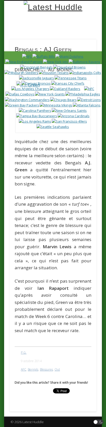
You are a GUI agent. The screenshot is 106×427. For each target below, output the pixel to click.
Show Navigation (83, 46)
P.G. (23, 352)
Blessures (46, 369)
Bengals (33, 369)
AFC (23, 369)
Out (57, 369)
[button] (98, 422)
